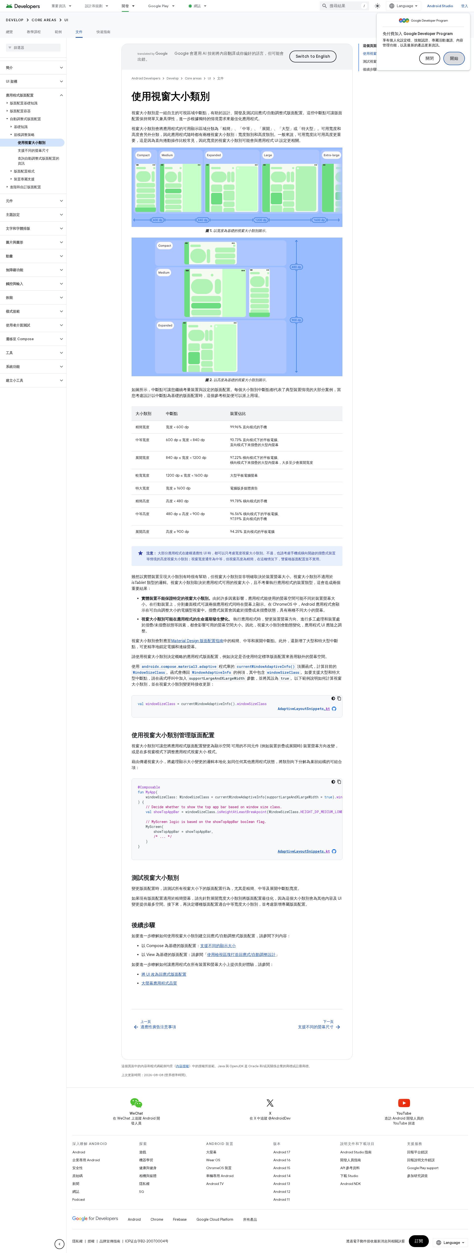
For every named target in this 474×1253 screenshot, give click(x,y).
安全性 (77, 1168)
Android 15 (281, 1168)
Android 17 (281, 1152)
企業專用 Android (86, 1160)
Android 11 (281, 1199)
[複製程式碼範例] (339, 698)
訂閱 (419, 1241)
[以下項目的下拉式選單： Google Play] (175, 6)
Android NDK (350, 1183)
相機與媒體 (148, 1176)
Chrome (157, 1219)
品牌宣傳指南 (109, 1241)
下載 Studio (349, 1176)
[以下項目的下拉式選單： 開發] (135, 6)
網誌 (197, 6)
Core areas (44, 20)
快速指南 (104, 32)
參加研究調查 (417, 1176)
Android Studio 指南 (356, 1152)
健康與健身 (148, 1168)
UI (66, 20)
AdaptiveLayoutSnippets (304, 708)
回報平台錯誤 (417, 1152)
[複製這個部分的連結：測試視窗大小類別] (184, 878)
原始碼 (77, 1176)
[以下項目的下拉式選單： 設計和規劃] (109, 6)
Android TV (215, 1183)
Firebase (180, 1219)
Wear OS (213, 1160)
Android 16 (282, 1160)
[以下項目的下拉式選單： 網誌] (207, 6)
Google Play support (422, 1168)
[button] (29, 68)
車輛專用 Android (220, 1176)
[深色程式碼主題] (333, 698)
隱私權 (144, 1183)
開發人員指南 (350, 1160)
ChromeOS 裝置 (219, 1168)
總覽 (9, 32)
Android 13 (281, 1183)
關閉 (430, 58)
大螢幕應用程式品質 (159, 983)
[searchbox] (33, 48)
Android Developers (146, 78)
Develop (15, 20)
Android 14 (282, 1176)
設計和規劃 (93, 6)
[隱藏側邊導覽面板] (59, 1244)
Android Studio (440, 6)
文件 (79, 32)
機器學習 (146, 1160)
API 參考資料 (350, 1168)
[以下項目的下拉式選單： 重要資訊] (72, 6)
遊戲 (142, 1152)
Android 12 (281, 1191)
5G (141, 1191)
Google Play (158, 6)
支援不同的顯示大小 (218, 945)
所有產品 (250, 1219)
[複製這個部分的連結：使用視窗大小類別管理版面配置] (219, 736)
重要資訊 (59, 6)
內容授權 (182, 1066)
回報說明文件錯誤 (421, 1160)
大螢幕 (211, 1152)
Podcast (78, 1199)
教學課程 (34, 32)
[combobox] (344, 5)
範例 (58, 32)
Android (78, 1152)
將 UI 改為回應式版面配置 (163, 974)
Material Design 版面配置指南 (197, 640)
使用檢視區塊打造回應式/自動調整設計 (241, 954)
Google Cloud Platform (215, 1219)
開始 (454, 58)
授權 (91, 1241)
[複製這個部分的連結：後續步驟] (160, 926)
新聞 (75, 1183)
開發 (125, 6)
